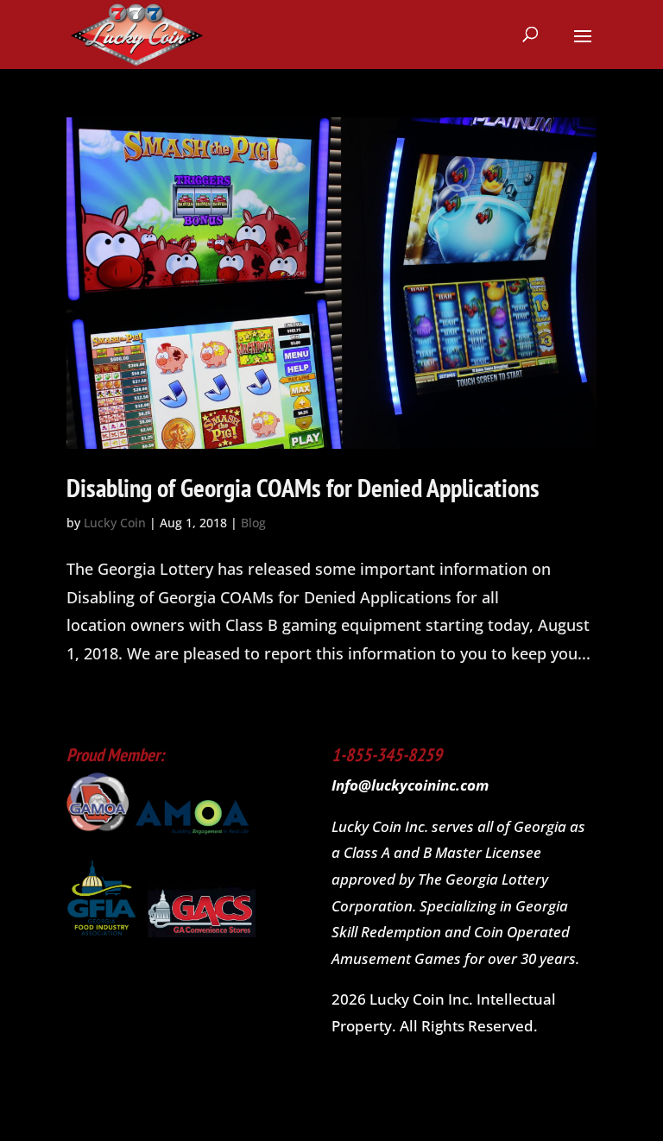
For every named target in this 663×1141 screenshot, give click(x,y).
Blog (253, 522)
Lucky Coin (115, 522)
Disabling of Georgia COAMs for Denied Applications (303, 487)
